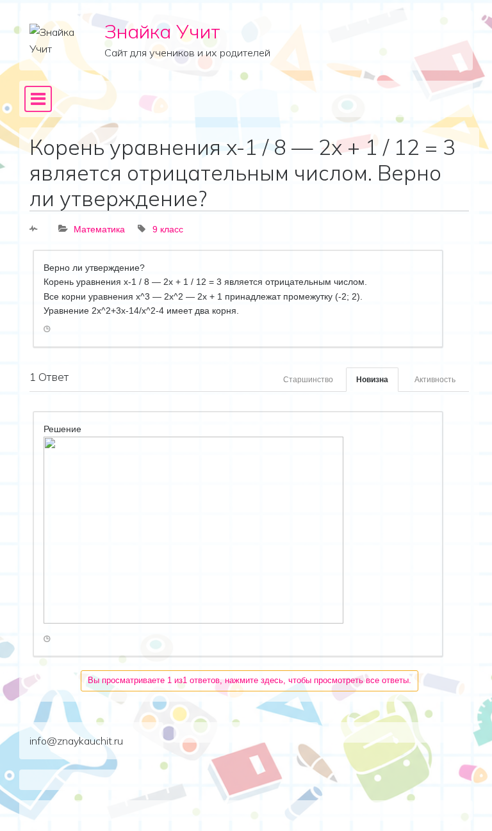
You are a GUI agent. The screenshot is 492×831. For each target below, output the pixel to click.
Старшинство (308, 379)
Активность (434, 379)
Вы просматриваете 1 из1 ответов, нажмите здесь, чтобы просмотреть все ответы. (249, 680)
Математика (99, 229)
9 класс (167, 229)
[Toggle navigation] (38, 99)
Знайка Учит (162, 31)
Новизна (372, 379)
